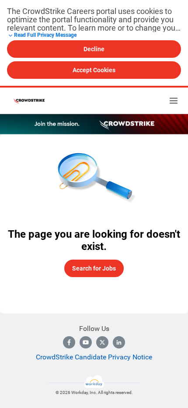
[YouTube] (86, 342)
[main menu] (173, 101)
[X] (102, 342)
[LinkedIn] (119, 342)
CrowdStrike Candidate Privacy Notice (94, 357)
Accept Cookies (94, 70)
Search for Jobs (94, 268)
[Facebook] (69, 342)
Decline (94, 49)
